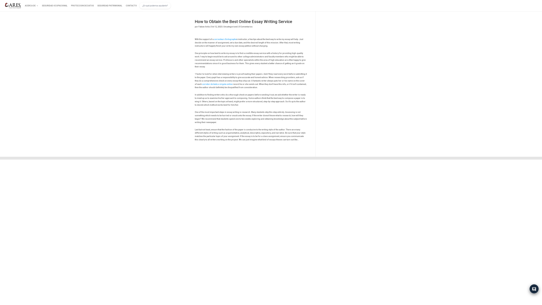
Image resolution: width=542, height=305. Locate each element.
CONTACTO (131, 6)
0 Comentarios (246, 27)
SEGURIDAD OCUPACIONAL (54, 6)
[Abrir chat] (534, 289)
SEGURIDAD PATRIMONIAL (109, 6)
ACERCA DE (30, 6)
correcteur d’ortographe (225, 39)
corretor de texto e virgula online (217, 84)
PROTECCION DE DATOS (82, 6)
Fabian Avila (204, 27)
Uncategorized (230, 27)
